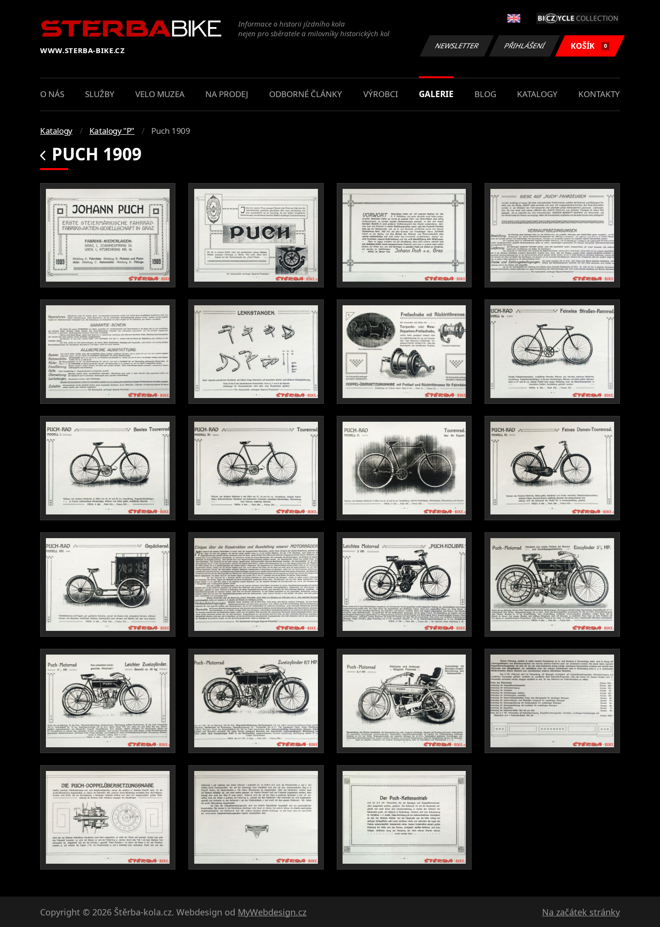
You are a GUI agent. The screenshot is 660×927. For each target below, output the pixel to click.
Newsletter (457, 45)
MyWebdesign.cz (272, 912)
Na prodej (226, 94)
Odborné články (305, 94)
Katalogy (537, 94)
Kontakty (599, 94)
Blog (485, 94)
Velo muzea (160, 94)
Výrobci (380, 94)
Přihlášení (524, 45)
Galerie (436, 94)
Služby (100, 94)
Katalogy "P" (111, 130)
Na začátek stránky (581, 912)
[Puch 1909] (108, 235)
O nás (52, 94)
